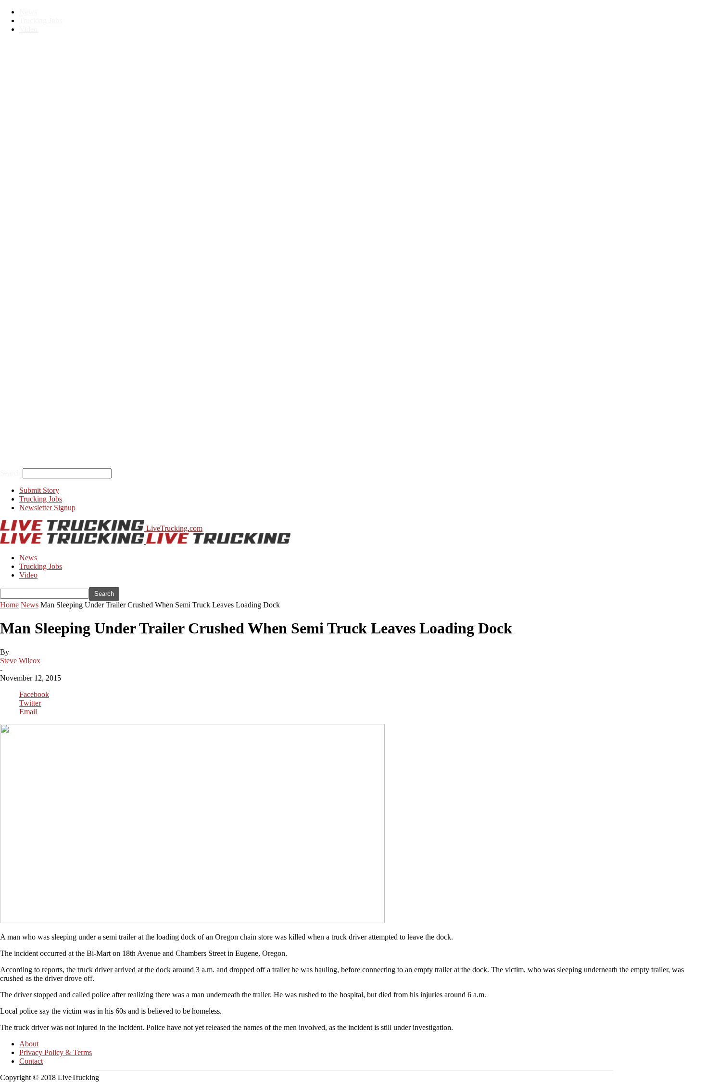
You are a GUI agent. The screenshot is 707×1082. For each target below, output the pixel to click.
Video (28, 29)
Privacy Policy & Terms (55, 1052)
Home (9, 605)
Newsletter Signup (47, 507)
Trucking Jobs (40, 20)
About (28, 1044)
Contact (31, 1061)
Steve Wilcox (20, 661)
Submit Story (39, 490)
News (28, 12)
